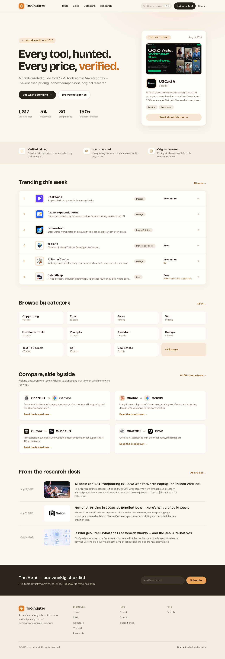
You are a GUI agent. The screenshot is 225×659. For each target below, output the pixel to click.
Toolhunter (35, 6)
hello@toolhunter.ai (196, 647)
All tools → (200, 183)
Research (106, 5)
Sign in (202, 6)
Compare (89, 5)
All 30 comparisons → (193, 375)
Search (171, 612)
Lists (76, 5)
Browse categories (74, 94)
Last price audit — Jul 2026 (39, 40)
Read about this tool (171, 117)
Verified (77, 628)
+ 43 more (171, 349)
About (123, 612)
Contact (124, 617)
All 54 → (201, 303)
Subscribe (196, 580)
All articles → (198, 472)
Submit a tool (185, 6)
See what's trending (35, 94)
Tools (65, 5)
